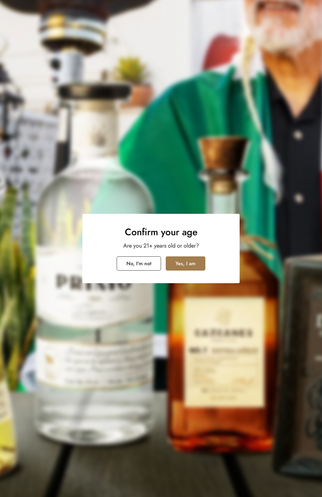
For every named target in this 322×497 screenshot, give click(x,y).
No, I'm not (138, 263)
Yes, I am (185, 263)
